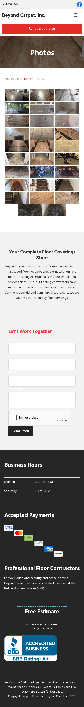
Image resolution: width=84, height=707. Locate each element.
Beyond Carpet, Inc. (23, 15)
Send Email (20, 431)
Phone (12, 372)
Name (12, 340)
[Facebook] (79, 4)
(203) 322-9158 (44, 29)
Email (11, 356)
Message (14, 389)
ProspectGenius (30, 696)
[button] (75, 15)
